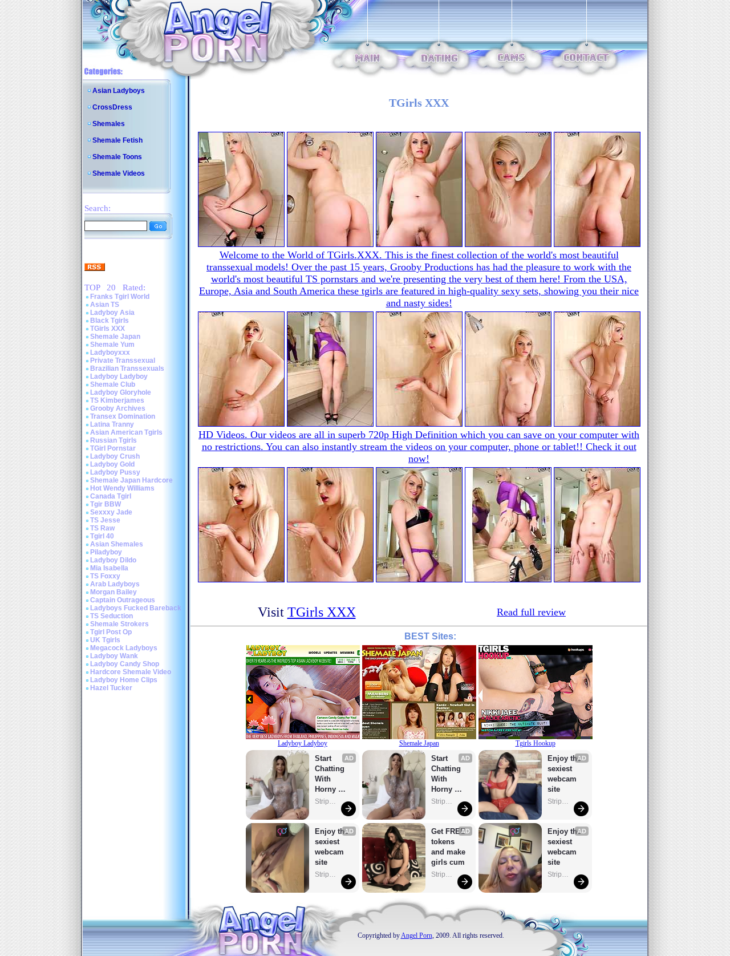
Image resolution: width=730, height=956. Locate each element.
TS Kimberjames (117, 400)
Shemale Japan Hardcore (131, 480)
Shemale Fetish (117, 140)
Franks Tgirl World (119, 297)
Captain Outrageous (122, 600)
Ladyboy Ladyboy (119, 376)
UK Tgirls (105, 640)
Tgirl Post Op (111, 632)
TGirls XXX (107, 329)
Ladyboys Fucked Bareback (135, 608)
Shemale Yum (112, 345)
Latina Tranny (112, 424)
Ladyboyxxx (110, 353)
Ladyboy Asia (112, 313)
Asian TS (104, 305)
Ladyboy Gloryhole (120, 392)
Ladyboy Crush (115, 456)
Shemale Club (112, 384)
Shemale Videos (118, 173)
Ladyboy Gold (112, 464)
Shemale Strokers (119, 624)
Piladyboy (106, 552)
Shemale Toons (117, 157)
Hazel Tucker (111, 688)
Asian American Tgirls (126, 432)
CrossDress (112, 107)
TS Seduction (111, 616)
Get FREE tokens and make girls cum (448, 846)
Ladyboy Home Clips (123, 680)
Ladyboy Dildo (113, 560)
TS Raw (102, 528)
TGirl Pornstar (113, 448)
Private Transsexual (122, 360)
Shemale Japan (115, 337)
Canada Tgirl (110, 496)
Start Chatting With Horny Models (331, 774)
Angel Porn (416, 935)
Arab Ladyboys (115, 584)
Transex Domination (122, 416)
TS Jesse (105, 520)
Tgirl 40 (102, 536)
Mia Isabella (109, 568)
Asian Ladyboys (118, 91)
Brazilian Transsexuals (127, 368)
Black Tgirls (109, 321)
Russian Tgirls (113, 440)
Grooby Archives (117, 408)
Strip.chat (326, 801)
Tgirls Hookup (535, 743)
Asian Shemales (116, 544)
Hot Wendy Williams (122, 488)
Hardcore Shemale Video (130, 672)
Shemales (108, 124)
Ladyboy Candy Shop (124, 664)
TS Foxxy (105, 576)
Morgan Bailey (113, 592)
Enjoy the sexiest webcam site (332, 846)
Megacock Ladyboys (123, 648)
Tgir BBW (105, 504)
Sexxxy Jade (111, 512)
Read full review (531, 612)
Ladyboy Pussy (115, 472)
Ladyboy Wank (114, 656)
